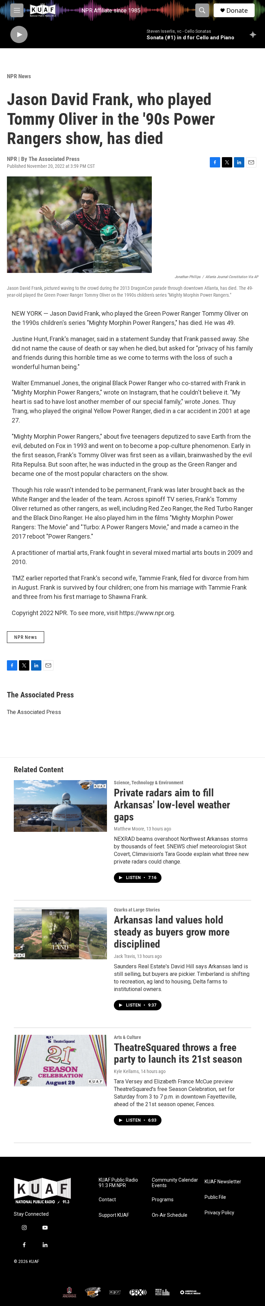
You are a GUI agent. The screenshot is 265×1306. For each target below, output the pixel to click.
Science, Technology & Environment (148, 782)
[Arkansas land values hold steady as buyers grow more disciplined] (60, 933)
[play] (18, 35)
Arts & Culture (127, 1037)
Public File (215, 1197)
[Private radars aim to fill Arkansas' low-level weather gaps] (60, 806)
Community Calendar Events (175, 1182)
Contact (107, 1199)
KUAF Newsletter (223, 1181)
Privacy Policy (219, 1212)
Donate (237, 10)
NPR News (19, 76)
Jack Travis (124, 956)
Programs (163, 1199)
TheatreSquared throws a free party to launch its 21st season (178, 1053)
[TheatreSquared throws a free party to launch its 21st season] (60, 1060)
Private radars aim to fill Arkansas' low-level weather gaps (172, 805)
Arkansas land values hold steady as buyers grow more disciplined (171, 932)
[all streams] (255, 34)
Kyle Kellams (126, 1071)
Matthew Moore (129, 828)
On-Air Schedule (169, 1215)
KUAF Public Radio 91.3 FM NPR (118, 1182)
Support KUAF (114, 1215)
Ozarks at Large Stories (137, 909)
